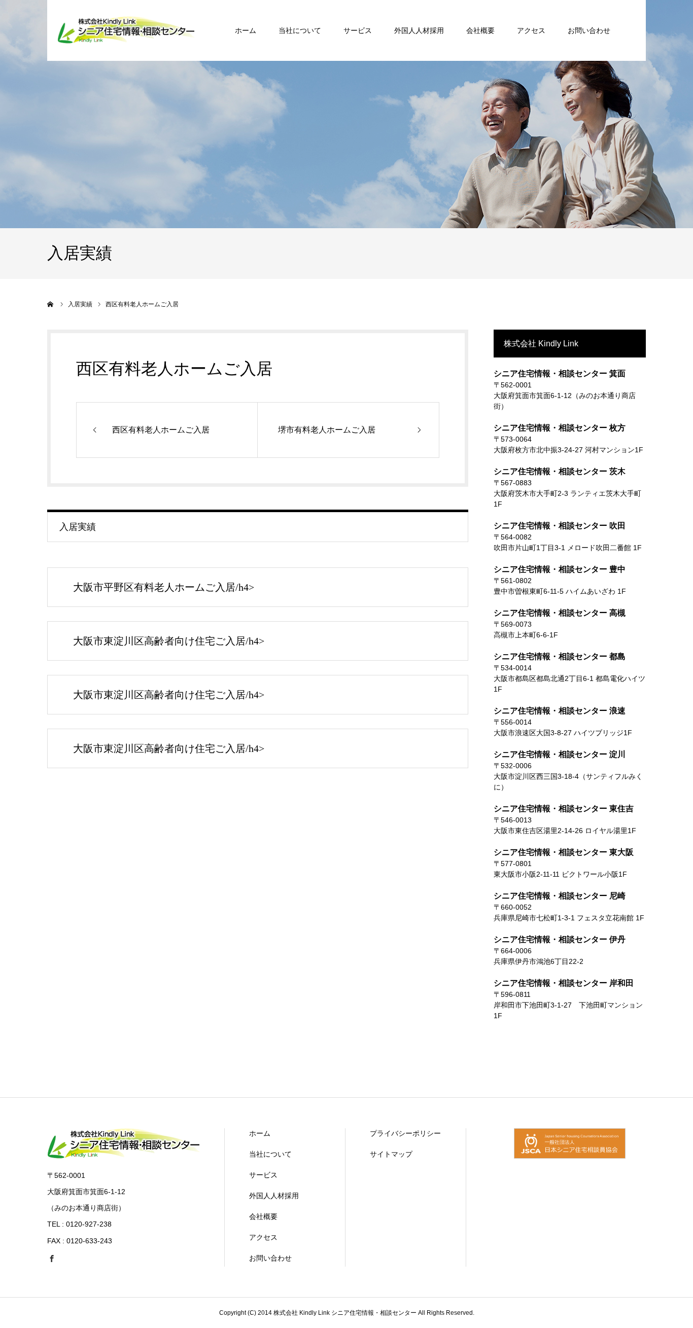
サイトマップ (391, 1154)
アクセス (531, 30)
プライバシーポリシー (405, 1133)
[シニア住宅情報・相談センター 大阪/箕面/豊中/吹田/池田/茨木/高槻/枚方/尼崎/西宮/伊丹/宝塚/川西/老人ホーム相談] (123, 1156)
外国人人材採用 (419, 30)
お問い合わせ (589, 30)
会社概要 (480, 30)
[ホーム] (50, 304)
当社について (300, 30)
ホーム (245, 30)
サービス (357, 30)
